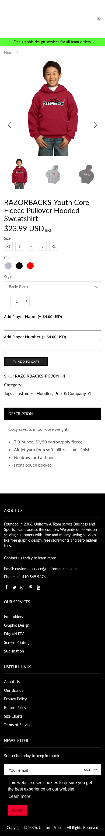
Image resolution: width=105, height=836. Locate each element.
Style (8, 276)
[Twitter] (14, 587)
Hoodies (44, 393)
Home (9, 52)
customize (24, 393)
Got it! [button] (17, 810)
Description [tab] (20, 413)
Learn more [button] (19, 796)
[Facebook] (6, 587)
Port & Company (70, 393)
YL (90, 393)
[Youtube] (38, 587)
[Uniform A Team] (52, 18)
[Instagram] (22, 587)
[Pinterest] (30, 587)
